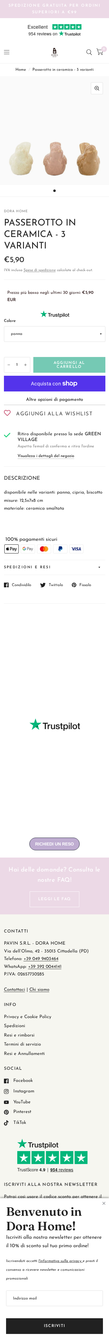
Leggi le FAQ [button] (54, 899)
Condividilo (21, 585)
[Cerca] (89, 52)
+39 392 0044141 (44, 967)
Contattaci (14, 990)
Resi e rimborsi (19, 1035)
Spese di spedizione (40, 270)
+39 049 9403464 (41, 959)
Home (20, 70)
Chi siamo (39, 990)
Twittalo (56, 585)
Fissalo (85, 585)
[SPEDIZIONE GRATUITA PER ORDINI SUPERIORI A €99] (54, 9)
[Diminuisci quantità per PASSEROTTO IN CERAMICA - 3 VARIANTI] (8, 364)
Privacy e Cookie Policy (27, 1017)
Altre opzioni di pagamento (54, 399)
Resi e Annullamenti (24, 1054)
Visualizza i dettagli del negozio (46, 456)
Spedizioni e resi (27, 567)
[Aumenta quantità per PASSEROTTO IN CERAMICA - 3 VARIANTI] (25, 364)
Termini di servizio (22, 1044)
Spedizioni (14, 1026)
